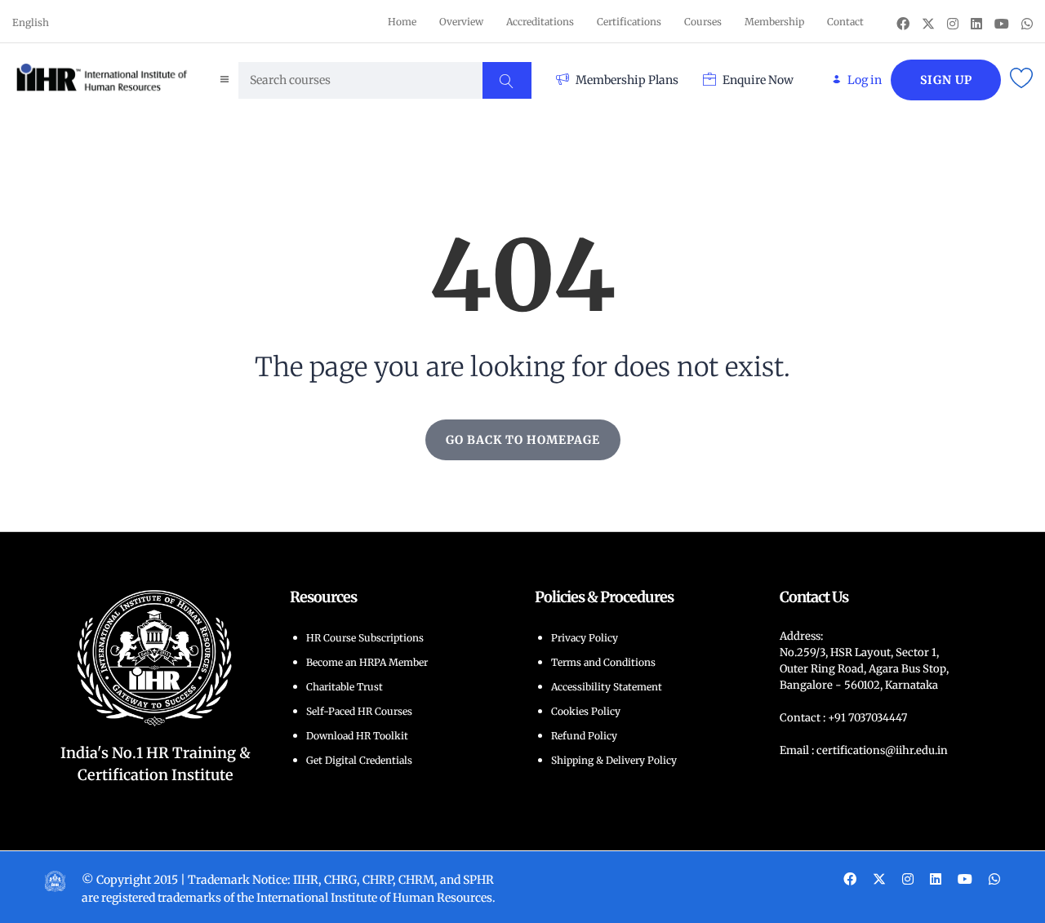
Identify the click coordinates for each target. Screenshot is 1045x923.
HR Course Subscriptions (365, 638)
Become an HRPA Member (367, 662)
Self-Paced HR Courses (359, 711)
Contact (845, 22)
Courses (703, 22)
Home (402, 22)
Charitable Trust (344, 687)
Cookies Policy (585, 711)
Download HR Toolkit (357, 736)
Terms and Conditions (603, 662)
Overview (461, 22)
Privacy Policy (584, 638)
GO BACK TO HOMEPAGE (523, 440)
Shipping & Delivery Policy (614, 760)
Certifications (629, 22)
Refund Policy (584, 736)
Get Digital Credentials (359, 760)
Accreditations (540, 22)
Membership (774, 22)
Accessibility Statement (606, 687)
